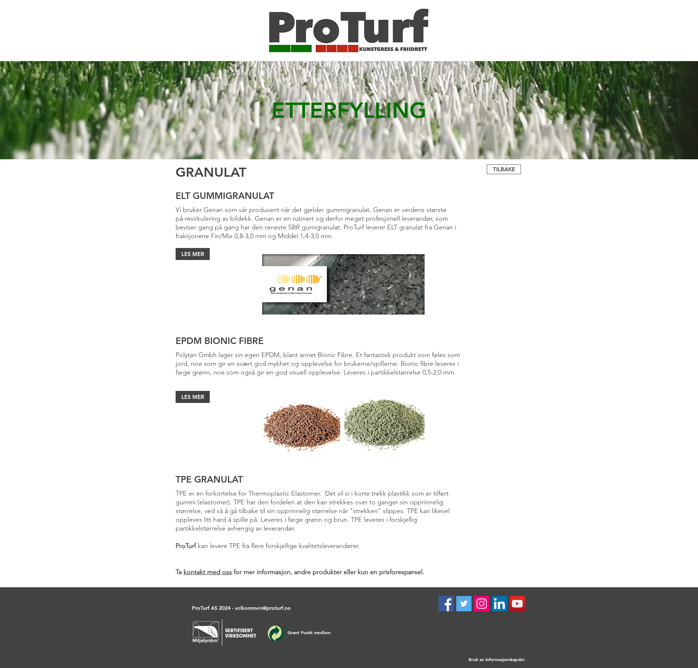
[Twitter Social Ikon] (464, 603)
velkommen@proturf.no (263, 608)
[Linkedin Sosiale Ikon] (499, 603)
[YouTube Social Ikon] (517, 603)
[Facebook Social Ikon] (446, 603)
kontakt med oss (208, 572)
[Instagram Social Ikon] (481, 603)
